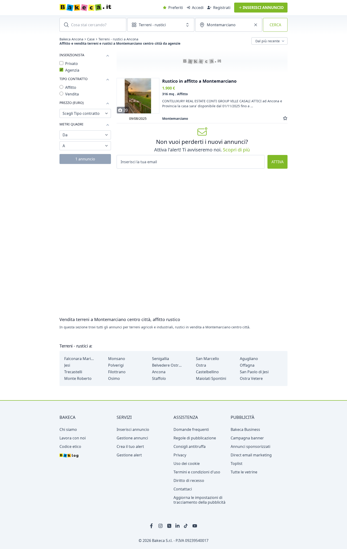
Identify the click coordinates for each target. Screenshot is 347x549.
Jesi (67, 365)
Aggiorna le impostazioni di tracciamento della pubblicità (199, 500)
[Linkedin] (177, 525)
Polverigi (116, 365)
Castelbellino (207, 371)
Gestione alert (129, 455)
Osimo (114, 378)
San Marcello (207, 358)
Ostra (201, 365)
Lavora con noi (72, 438)
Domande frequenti (191, 429)
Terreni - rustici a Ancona (118, 39)
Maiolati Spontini (211, 378)
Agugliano (249, 358)
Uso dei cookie (187, 463)
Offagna (247, 365)
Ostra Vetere (251, 378)
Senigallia (160, 358)
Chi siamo (68, 429)
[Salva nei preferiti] (285, 118)
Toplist (236, 463)
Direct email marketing (251, 455)
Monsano (116, 358)
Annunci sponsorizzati (250, 446)
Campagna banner (247, 438)
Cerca (275, 24)
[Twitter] (169, 525)
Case (91, 39)
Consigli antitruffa (190, 446)
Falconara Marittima (79, 358)
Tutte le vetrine (244, 472)
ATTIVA (277, 161)
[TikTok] (186, 525)
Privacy (180, 455)
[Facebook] (152, 525)
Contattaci (183, 489)
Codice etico (70, 446)
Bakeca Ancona (71, 39)
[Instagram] (160, 525)
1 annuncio (85, 159)
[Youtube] (194, 525)
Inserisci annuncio (133, 429)
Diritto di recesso (189, 480)
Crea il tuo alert (130, 446)
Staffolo (159, 378)
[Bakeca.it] (102, 7)
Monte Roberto (78, 378)
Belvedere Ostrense (167, 365)
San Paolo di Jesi (254, 371)
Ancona (158, 371)
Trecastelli (73, 371)
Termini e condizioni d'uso (197, 472)
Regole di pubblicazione (195, 438)
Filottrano (117, 371)
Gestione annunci (132, 438)
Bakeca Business (245, 429)
